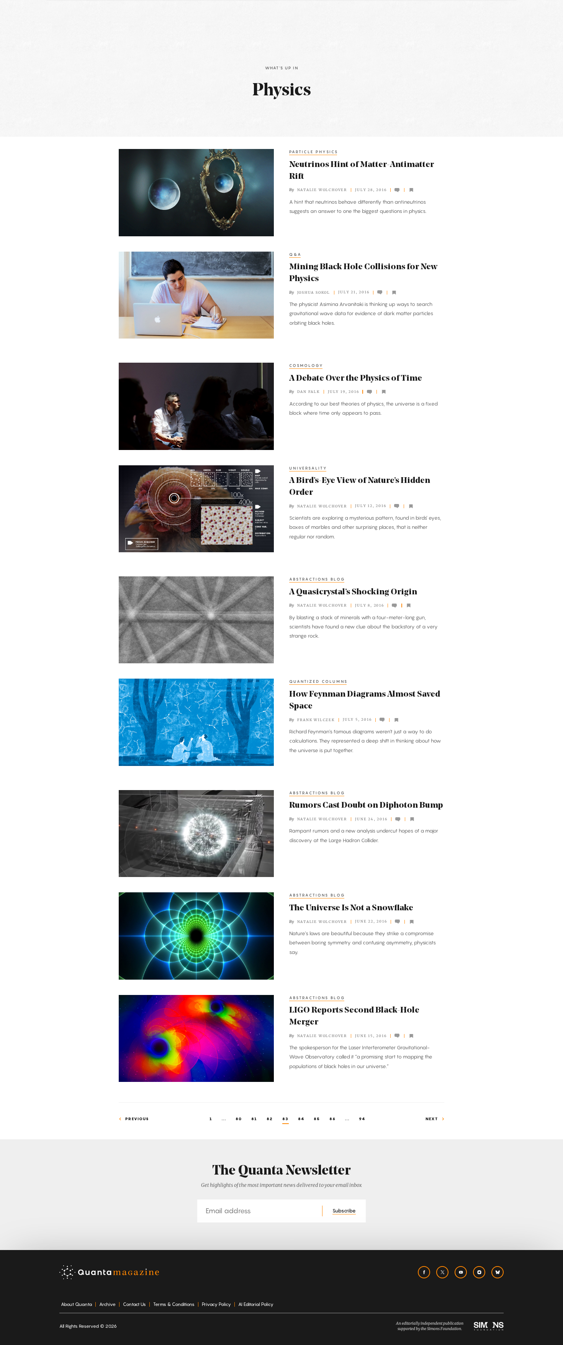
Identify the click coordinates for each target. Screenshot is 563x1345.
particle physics (313, 151)
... (224, 1118)
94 (362, 1118)
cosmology (306, 365)
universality (308, 468)
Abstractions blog (317, 579)
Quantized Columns (318, 681)
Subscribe (344, 1211)
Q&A (295, 254)
